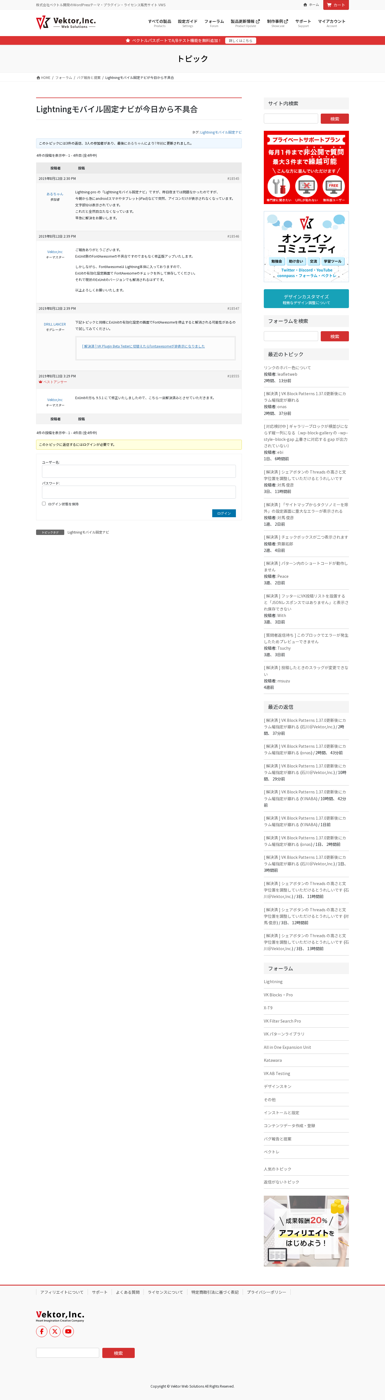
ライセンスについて (165, 1292)
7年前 (158, 143)
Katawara (273, 1060)
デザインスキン (277, 1086)
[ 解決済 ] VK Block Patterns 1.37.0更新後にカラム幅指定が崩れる (305, 397)
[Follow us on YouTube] (68, 1331)
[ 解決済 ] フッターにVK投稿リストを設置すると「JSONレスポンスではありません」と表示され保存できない (306, 602)
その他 (270, 1099)
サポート (100, 1292)
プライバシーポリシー (266, 1292)
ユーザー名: (51, 462)
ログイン (224, 513)
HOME (45, 77)
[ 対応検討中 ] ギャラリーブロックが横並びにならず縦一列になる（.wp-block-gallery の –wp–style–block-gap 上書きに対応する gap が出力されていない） (306, 435)
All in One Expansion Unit (287, 1047)
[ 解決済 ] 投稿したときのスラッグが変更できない (306, 671)
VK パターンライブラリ (284, 1034)
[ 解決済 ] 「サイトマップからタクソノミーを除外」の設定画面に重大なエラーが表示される (306, 508)
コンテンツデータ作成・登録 (289, 1125)
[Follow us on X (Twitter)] (55, 1331)
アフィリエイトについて (62, 1292)
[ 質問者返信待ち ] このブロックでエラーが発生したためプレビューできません (306, 638)
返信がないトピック (281, 1182)
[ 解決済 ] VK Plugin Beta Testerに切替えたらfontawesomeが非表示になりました (143, 346)
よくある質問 (128, 1292)
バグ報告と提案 (89, 77)
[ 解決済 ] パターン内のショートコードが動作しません (306, 566)
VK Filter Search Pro (282, 1021)
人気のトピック (277, 1169)
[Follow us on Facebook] (41, 1331)
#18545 (233, 178)
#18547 (233, 308)
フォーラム (63, 77)
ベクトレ (272, 1151)
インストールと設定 (281, 1112)
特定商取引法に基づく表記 (215, 1292)
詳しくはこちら (241, 40)
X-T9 (268, 1007)
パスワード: (51, 483)
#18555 (233, 375)
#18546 (233, 236)
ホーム (314, 4)
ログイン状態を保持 (63, 503)
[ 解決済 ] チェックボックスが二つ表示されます (306, 537)
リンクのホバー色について (287, 367)
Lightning (273, 981)
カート (339, 5)
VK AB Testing (277, 1073)
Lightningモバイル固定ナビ (221, 132)
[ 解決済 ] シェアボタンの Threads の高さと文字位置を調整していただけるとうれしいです (305, 475)
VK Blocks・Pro (278, 995)
